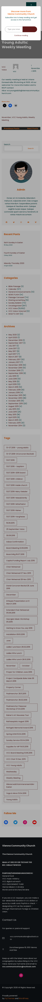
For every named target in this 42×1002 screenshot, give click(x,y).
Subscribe (29, 29)
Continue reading (21, 35)
